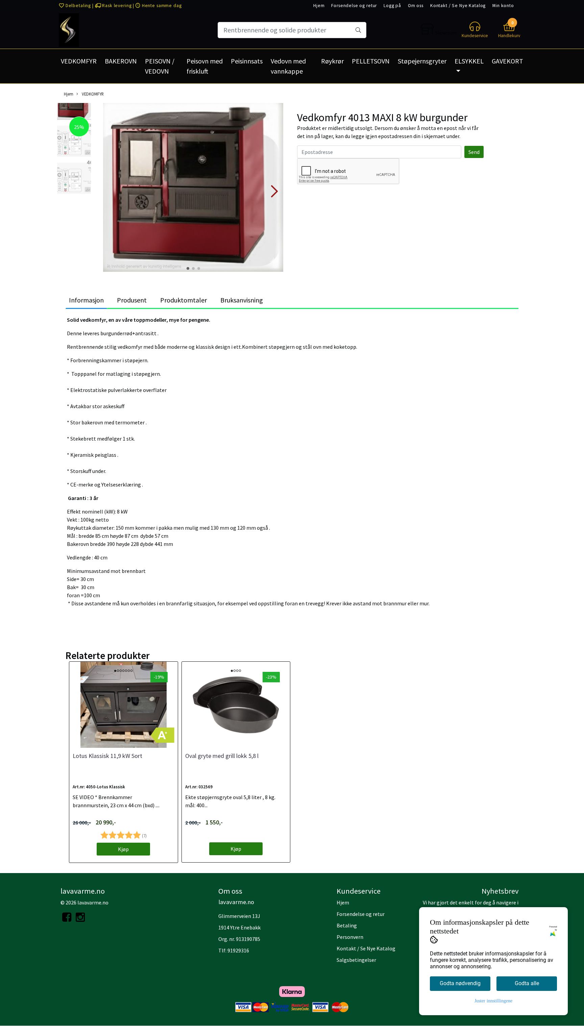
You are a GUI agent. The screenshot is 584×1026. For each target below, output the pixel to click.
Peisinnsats (247, 61)
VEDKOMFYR (79, 61)
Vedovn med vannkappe (288, 66)
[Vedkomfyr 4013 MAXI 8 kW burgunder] (193, 188)
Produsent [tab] (132, 300)
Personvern (350, 936)
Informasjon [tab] (86, 300)
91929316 (238, 950)
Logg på (392, 5)
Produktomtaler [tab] (183, 300)
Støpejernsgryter (422, 61)
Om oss (415, 5)
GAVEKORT (507, 61)
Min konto (503, 5)
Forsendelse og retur (354, 5)
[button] (188, 268)
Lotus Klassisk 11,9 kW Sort (107, 756)
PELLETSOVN (371, 61)
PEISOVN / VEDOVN (159, 66)
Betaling (347, 925)
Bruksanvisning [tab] (241, 300)
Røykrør (332, 61)
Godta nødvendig (460, 983)
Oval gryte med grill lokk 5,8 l (222, 756)
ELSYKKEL (469, 61)
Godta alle (527, 983)
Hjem (318, 5)
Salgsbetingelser (356, 959)
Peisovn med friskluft (205, 66)
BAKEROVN (121, 61)
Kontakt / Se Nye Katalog (458, 5)
